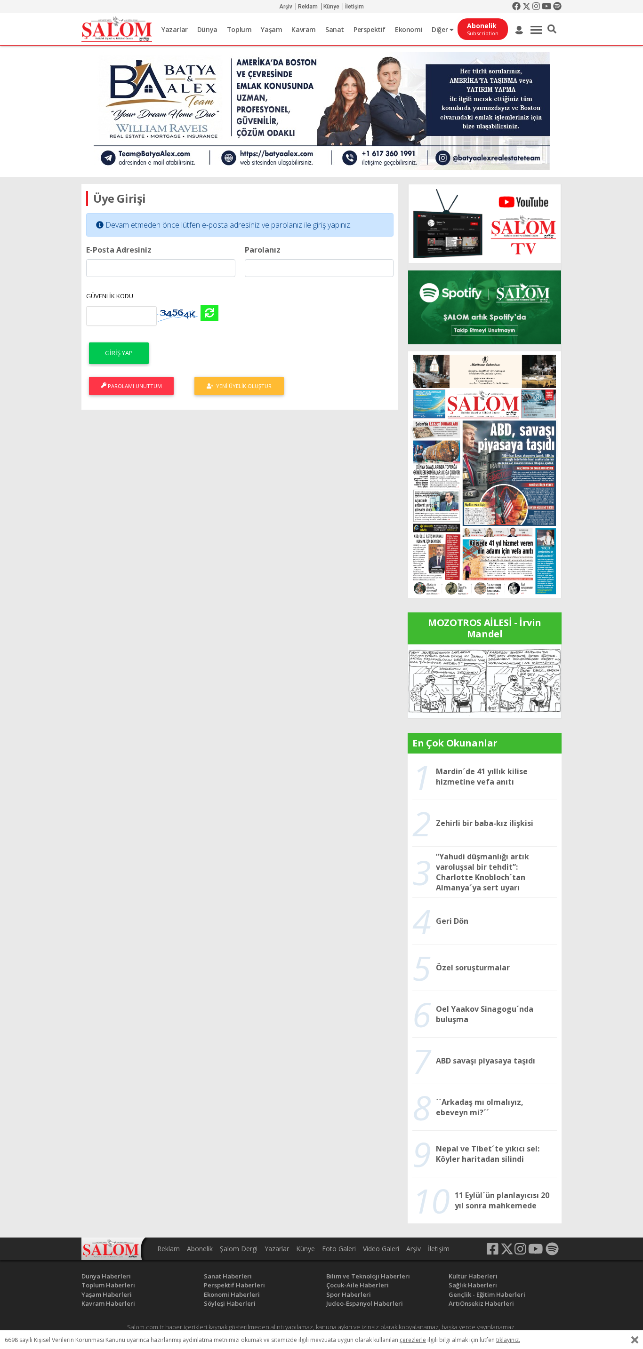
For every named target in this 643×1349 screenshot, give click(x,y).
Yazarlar (174, 29)
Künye (331, 6)
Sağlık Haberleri (473, 1285)
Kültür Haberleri (473, 1276)
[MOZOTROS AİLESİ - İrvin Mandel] (484, 680)
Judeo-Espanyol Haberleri (364, 1303)
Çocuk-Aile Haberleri (357, 1285)
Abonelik (200, 1248)
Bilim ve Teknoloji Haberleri (368, 1276)
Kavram (303, 29)
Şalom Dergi (238, 1248)
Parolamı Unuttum (134, 385)
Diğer (441, 29)
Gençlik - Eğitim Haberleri (487, 1294)
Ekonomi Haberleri (232, 1294)
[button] (551, 29)
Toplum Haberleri (108, 1285)
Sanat (334, 29)
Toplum (239, 29)
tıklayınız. (508, 1340)
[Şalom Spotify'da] (484, 307)
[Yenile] (209, 313)
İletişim (354, 6)
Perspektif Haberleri (234, 1285)
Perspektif (370, 29)
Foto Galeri (339, 1248)
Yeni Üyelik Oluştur (242, 385)
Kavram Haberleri (108, 1303)
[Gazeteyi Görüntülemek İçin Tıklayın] (484, 473)
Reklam (308, 6)
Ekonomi (408, 29)
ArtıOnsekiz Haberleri (481, 1303)
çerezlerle (413, 1340)
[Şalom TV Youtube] (484, 223)
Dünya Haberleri (106, 1276)
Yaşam (271, 29)
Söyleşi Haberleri (230, 1303)
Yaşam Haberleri (106, 1294)
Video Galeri (381, 1248)
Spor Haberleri (348, 1294)
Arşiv (285, 6)
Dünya (207, 29)
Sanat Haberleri (228, 1276)
